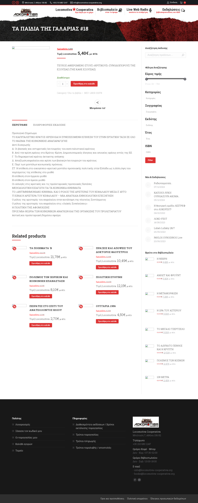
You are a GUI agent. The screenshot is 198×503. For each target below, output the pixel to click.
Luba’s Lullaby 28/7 (164, 228)
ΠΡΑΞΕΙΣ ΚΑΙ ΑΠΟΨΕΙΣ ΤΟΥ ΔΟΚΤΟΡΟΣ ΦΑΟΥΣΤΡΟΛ (114, 250)
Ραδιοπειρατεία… (163, 183)
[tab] (19, 123)
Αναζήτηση (182, 55)
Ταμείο (19, 450)
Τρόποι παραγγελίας (87, 434)
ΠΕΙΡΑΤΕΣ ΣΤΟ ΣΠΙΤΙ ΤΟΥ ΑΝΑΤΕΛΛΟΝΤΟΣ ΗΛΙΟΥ (46, 308)
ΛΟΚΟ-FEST (160, 218)
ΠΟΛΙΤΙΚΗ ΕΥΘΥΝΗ (109, 277)
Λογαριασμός (22, 424)
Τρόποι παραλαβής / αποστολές (93, 447)
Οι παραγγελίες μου (26, 437)
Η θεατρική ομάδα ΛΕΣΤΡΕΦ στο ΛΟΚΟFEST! (169, 207)
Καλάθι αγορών (23, 443)
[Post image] (148, 185)
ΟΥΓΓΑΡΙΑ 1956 (106, 306)
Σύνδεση (173, 2)
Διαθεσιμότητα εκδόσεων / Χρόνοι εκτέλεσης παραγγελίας (95, 426)
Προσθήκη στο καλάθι (84, 84)
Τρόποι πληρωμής (86, 441)
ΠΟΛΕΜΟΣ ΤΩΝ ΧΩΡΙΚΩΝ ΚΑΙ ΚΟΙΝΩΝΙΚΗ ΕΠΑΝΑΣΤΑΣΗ (48, 279)
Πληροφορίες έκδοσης (49, 124)
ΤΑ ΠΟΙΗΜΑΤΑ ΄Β (40, 248)
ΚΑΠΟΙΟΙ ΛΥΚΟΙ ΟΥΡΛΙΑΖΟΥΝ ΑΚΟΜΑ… (167, 194)
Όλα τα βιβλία (74, 92)
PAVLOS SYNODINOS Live (168, 237)
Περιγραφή (19, 124)
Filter (150, 160)
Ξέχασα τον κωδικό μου (28, 430)
